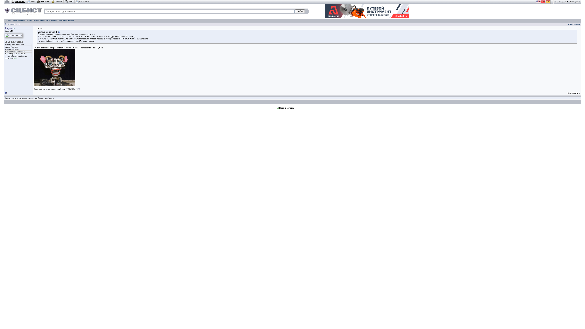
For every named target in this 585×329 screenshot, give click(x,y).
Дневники (58, 2)
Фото (33, 2)
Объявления (84, 2)
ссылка (577, 24)
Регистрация (575, 2)
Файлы (70, 2)
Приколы (70, 20)
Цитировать (572, 93)
